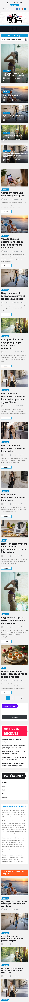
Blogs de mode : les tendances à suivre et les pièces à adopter (13, 96)
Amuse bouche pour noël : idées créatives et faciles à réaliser (14, 654)
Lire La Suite (6, 191)
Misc (3, 774)
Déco (3, 766)
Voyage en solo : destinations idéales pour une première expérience (12, 75)
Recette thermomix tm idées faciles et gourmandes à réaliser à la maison (14, 528)
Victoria (8, 60)
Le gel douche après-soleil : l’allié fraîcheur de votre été (13, 600)
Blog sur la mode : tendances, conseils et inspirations (13, 428)
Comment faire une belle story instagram (13, 174)
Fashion (4, 770)
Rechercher (9, 686)
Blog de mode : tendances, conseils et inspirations (13, 477)
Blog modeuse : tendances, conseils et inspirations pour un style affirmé (14, 135)
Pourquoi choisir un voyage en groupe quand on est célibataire (13, 116)
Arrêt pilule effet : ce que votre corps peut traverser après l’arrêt (13, 55)
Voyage (4, 778)
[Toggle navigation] (14, 28)
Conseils (4, 763)
